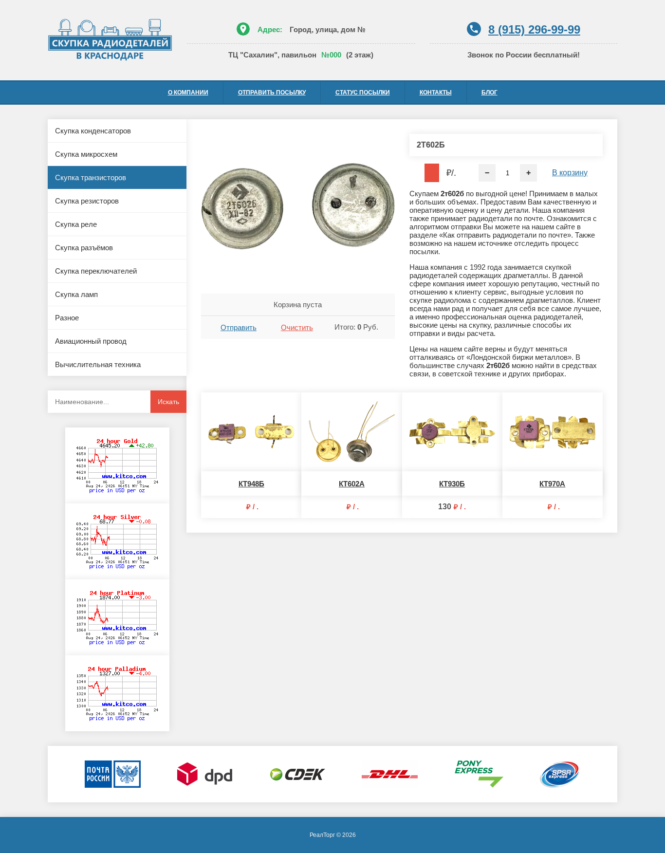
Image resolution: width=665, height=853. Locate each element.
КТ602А (352, 484)
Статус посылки (362, 92)
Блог (489, 92)
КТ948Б (251, 484)
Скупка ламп (76, 294)
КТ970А (552, 484)
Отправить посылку (272, 92)
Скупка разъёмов (84, 247)
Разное (67, 318)
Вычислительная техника (98, 364)
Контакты (436, 92)
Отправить (239, 327)
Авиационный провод (91, 341)
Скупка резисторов (87, 201)
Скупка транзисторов (90, 177)
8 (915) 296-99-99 (534, 29)
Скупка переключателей (96, 271)
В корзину (570, 172)
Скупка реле (76, 224)
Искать (168, 402)
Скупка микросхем (86, 154)
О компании (188, 92)
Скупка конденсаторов (93, 131)
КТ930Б (452, 484)
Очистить (297, 327)
